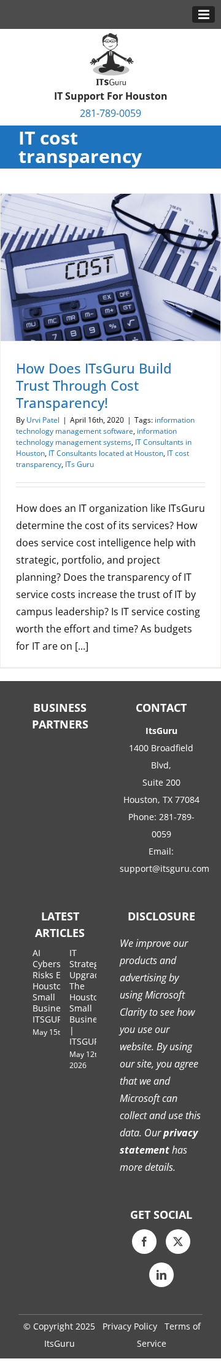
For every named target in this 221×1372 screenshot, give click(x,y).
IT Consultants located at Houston (105, 453)
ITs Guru (79, 464)
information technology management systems (96, 436)
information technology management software (105, 425)
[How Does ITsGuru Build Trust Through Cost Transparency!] (110, 267)
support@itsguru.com (164, 868)
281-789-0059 (110, 113)
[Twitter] (178, 1241)
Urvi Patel (43, 420)
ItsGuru (59, 1343)
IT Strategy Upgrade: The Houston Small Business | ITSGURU (88, 997)
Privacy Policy (130, 1326)
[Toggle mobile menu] (203, 14)
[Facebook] (144, 1241)
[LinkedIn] (161, 1274)
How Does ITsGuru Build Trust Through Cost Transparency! (94, 385)
